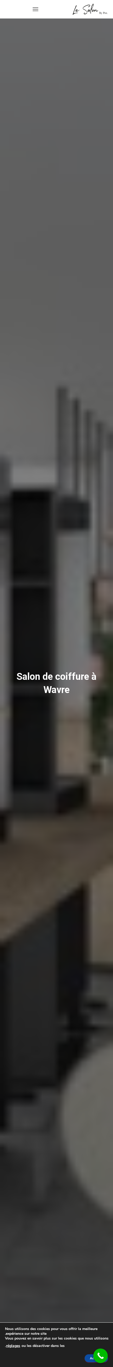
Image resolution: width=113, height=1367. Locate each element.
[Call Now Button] (100, 1356)
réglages (13, 1345)
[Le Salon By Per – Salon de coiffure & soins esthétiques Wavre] (88, 9)
